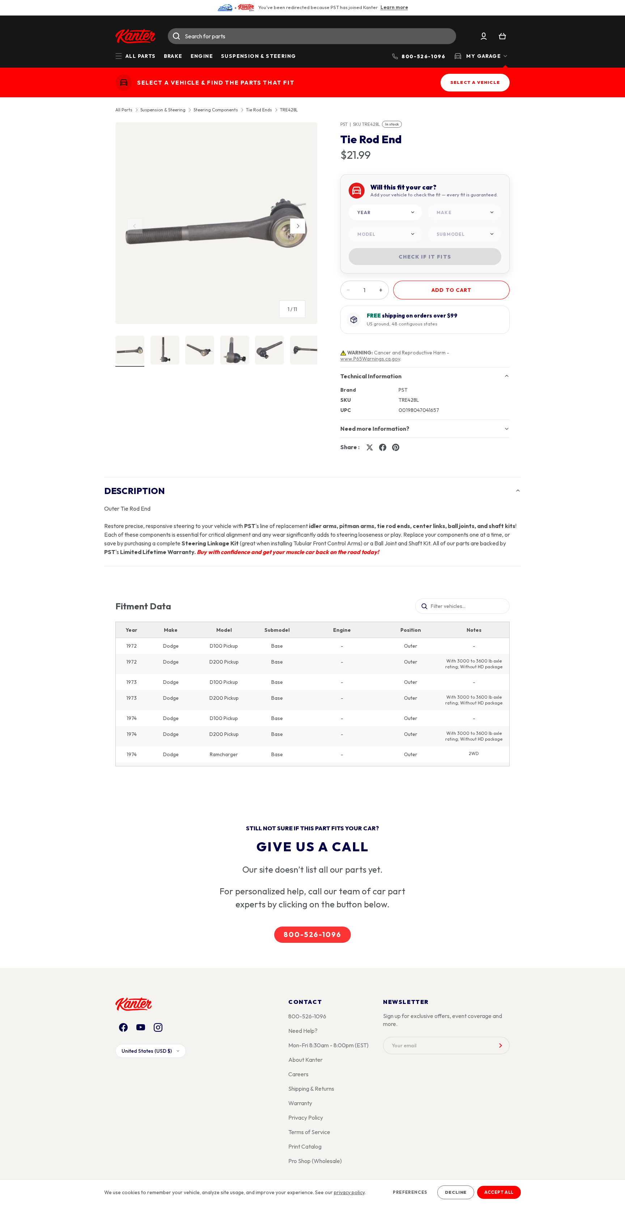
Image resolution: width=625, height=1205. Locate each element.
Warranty (300, 1103)
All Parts (123, 110)
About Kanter (305, 1059)
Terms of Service (309, 1132)
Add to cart (451, 290)
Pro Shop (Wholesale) (315, 1160)
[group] (216, 226)
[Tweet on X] (369, 447)
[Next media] (297, 226)
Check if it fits (425, 257)
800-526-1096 (312, 934)
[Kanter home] (123, 82)
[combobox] (312, 36)
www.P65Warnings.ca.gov (370, 358)
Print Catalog (305, 1146)
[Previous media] (135, 226)
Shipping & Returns (311, 1088)
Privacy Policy (305, 1117)
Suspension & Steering (258, 56)
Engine (202, 56)
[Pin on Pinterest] (395, 447)
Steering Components (216, 110)
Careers (298, 1074)
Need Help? (303, 1030)
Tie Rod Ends (259, 110)
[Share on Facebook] (382, 447)
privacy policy (349, 1192)
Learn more (394, 7)
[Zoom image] (216, 223)
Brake (173, 56)
